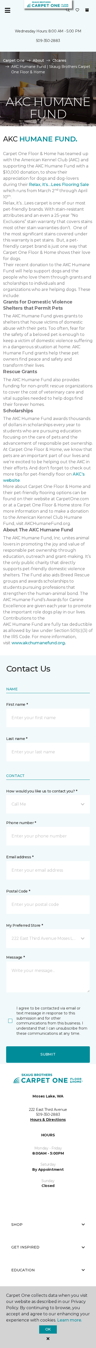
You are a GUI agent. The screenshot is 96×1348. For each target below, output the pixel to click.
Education (23, 1270)
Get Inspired (25, 1247)
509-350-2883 (48, 40)
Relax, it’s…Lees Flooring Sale (59, 184)
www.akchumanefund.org (38, 642)
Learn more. (69, 1320)
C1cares (59, 60)
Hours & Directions (48, 1119)
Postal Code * (18, 891)
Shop (17, 1224)
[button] (68, 10)
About (38, 60)
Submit (47, 1054)
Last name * (16, 738)
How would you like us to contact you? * (41, 791)
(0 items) (87, 10)
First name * (17, 704)
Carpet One (14, 60)
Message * (15, 957)
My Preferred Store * (24, 925)
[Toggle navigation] (7, 10)
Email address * (20, 857)
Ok (48, 1329)
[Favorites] (77, 10)
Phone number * (21, 823)
